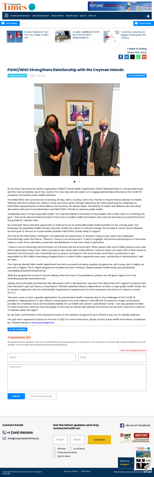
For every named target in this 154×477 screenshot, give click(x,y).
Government (57, 16)
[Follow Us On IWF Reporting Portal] (133, 438)
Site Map (85, 471)
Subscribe (99, 439)
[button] (15, 37)
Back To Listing (137, 48)
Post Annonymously (41, 396)
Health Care (72, 16)
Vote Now (11, 23)
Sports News (64, 456)
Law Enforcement (40, 16)
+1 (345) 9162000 (20, 433)
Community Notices (20, 16)
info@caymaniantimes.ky (23, 438)
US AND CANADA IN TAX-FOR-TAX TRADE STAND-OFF (36, 35)
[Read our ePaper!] (143, 471)
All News (62, 448)
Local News (79, 448)
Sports (83, 16)
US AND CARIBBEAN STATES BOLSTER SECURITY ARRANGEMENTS (86, 35)
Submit (16, 396)
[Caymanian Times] (18, 7)
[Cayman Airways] (120, 6)
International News (67, 452)
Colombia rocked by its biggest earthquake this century (133, 35)
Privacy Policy (71, 471)
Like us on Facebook (138, 425)
